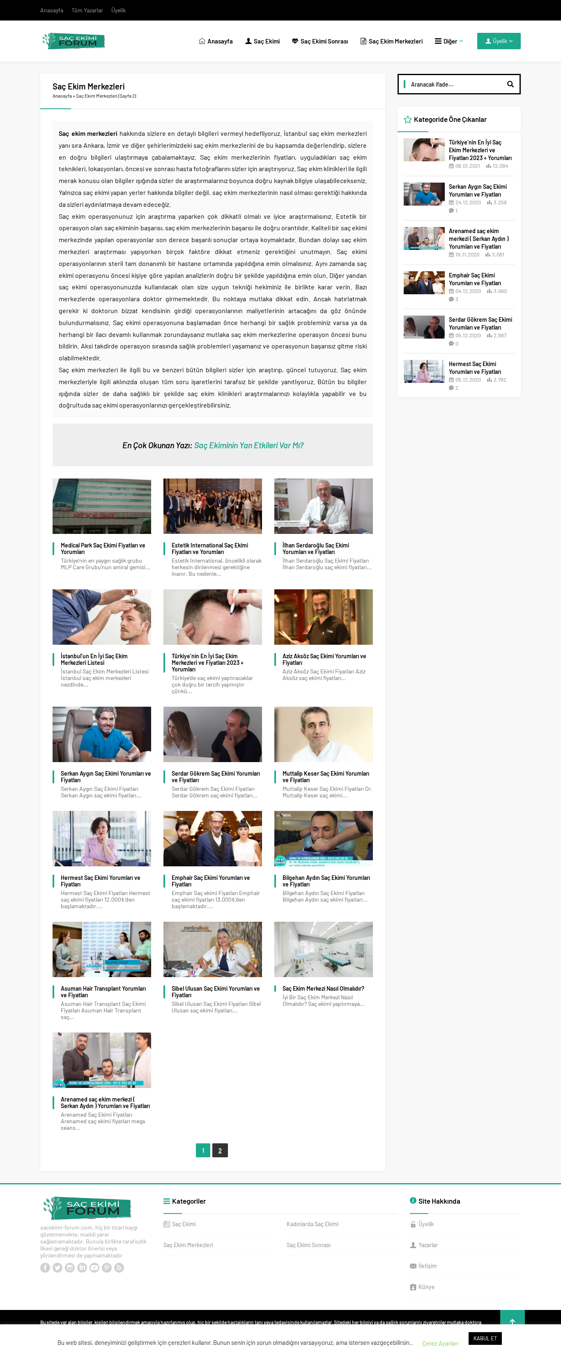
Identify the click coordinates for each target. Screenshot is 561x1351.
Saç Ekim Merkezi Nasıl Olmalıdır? (323, 988)
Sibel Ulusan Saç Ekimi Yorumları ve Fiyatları (216, 991)
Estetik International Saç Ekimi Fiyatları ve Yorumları (210, 548)
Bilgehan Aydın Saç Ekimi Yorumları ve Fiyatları (326, 881)
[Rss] (119, 1268)
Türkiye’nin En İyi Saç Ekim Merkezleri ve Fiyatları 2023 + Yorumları (208, 663)
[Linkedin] (82, 1268)
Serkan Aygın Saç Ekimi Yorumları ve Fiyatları (106, 776)
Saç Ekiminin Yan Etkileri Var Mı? (248, 445)
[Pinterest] (107, 1268)
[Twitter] (57, 1268)
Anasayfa (62, 95)
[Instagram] (70, 1268)
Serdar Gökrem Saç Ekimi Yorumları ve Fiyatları (216, 776)
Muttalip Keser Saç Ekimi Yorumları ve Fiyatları (326, 776)
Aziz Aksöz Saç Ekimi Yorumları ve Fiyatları (324, 659)
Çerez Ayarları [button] (440, 1343)
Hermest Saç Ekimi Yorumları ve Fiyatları (100, 881)
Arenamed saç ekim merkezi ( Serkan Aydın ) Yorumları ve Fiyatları (105, 1102)
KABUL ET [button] (485, 1338)
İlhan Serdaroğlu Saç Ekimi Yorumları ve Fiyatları (316, 548)
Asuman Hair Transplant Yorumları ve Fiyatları (103, 991)
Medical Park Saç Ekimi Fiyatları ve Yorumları (103, 548)
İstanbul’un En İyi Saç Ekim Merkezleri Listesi (94, 659)
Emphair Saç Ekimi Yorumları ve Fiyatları (211, 881)
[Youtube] (94, 1268)
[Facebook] (45, 1268)
